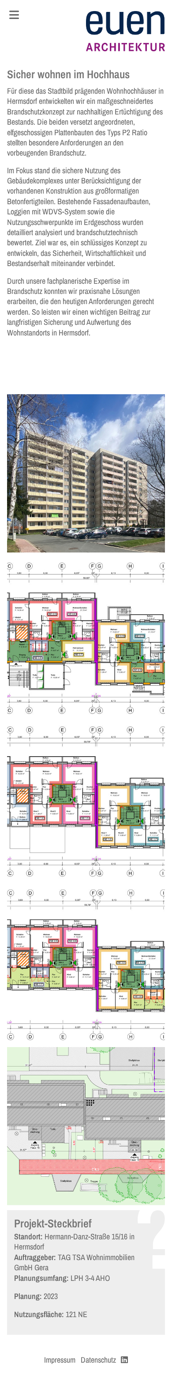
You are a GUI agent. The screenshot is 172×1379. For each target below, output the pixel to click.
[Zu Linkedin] (124, 1359)
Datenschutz (98, 1359)
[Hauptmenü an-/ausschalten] (14, 15)
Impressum (59, 1359)
